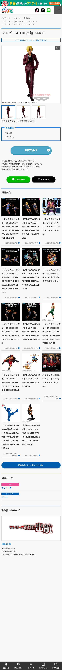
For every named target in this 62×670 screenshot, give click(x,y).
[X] (37, 10)
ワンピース (30, 21)
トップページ (5, 18)
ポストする (45, 179)
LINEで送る (20, 179)
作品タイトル (18, 21)
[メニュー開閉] (58, 10)
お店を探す (31, 150)
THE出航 (27, 18)
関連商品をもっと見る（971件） (31, 465)
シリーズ (17, 18)
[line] (48, 10)
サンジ (29, 24)
